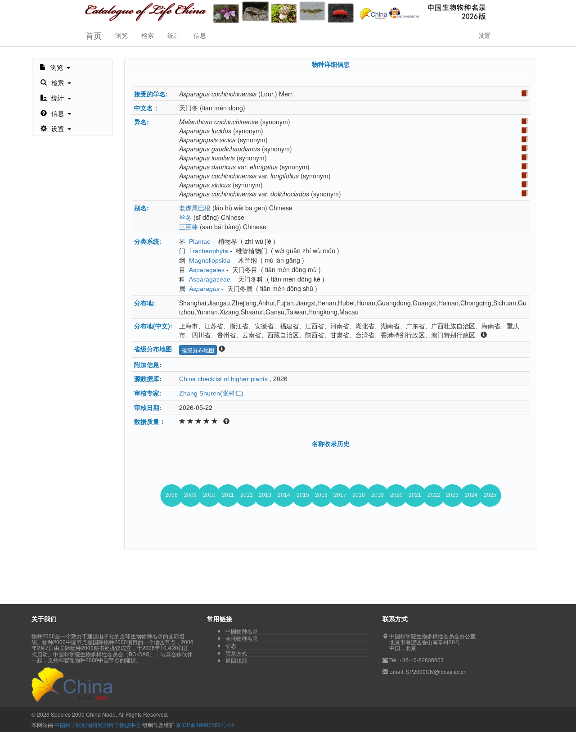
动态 (230, 645)
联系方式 (236, 653)
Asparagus (204, 288)
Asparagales (207, 269)
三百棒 (188, 227)
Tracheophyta (208, 251)
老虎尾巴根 (195, 208)
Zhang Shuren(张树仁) (211, 393)
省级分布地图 (198, 350)
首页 (94, 35)
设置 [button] (484, 35)
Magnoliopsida (209, 260)
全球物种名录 (241, 638)
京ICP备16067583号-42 (205, 724)
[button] (55, 66)
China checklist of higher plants (223, 378)
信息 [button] (200, 35)
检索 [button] (147, 35)
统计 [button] (173, 35)
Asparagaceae (209, 279)
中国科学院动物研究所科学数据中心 (97, 724)
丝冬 (185, 217)
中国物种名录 (241, 631)
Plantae (200, 241)
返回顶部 (236, 660)
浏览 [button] (121, 35)
